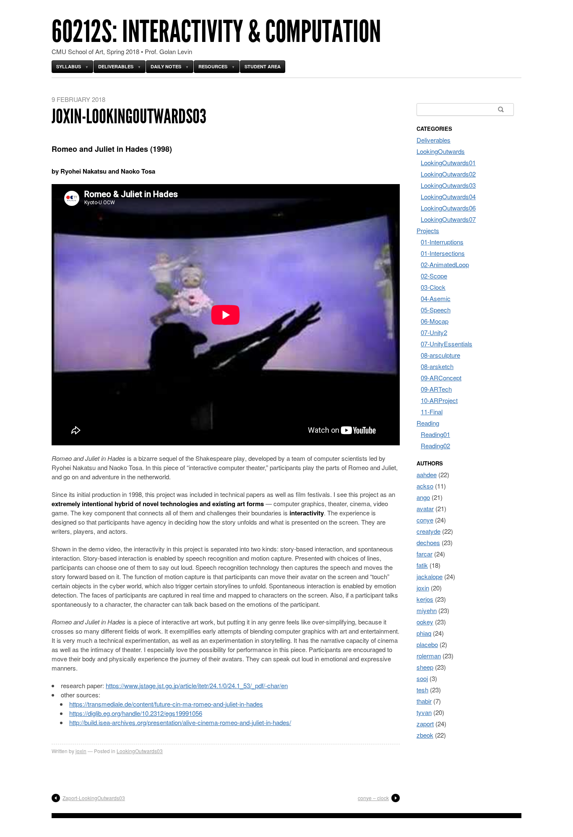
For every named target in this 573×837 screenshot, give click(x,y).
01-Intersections (443, 253)
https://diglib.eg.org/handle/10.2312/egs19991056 (135, 713)
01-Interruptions (442, 241)
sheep (425, 667)
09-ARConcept (441, 377)
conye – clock (373, 797)
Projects (428, 230)
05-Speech (436, 309)
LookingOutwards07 (448, 219)
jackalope (430, 576)
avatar (425, 508)
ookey (425, 621)
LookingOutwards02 (448, 173)
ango (423, 497)
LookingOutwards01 (448, 162)
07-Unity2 (434, 332)
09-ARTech (436, 389)
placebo (427, 644)
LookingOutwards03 (140, 750)
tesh (422, 689)
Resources (212, 66)
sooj (422, 678)
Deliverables (115, 66)
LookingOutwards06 (448, 207)
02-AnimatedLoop (445, 264)
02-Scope (434, 275)
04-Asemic (436, 298)
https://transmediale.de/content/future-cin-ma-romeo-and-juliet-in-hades (166, 703)
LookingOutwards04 (448, 196)
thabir (424, 701)
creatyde (428, 531)
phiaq (424, 633)
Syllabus (68, 66)
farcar (424, 553)
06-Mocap (434, 321)
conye (425, 519)
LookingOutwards (441, 151)
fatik (422, 565)
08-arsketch (437, 366)
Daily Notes (166, 66)
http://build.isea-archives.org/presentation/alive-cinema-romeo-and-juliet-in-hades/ (180, 722)
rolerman (429, 655)
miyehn (427, 610)
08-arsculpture (440, 355)
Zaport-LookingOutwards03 (94, 797)
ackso (425, 485)
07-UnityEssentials (446, 343)
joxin (81, 750)
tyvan (424, 712)
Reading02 (435, 445)
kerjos (425, 599)
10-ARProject (439, 400)
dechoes (428, 542)
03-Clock (433, 287)
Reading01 (435, 434)
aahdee (427, 474)
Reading (428, 422)
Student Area (263, 66)
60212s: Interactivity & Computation (216, 31)
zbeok (425, 734)
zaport (425, 723)
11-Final (432, 411)
